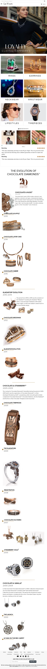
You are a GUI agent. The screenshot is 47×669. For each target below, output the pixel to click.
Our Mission (37, 652)
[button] (1, 30)
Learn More (8, 137)
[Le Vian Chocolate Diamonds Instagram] (28, 656)
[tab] (11, 66)
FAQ (21, 652)
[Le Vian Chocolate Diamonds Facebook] (25, 656)
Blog (24, 652)
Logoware (29, 652)
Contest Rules (9, 654)
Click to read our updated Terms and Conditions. (28, 666)
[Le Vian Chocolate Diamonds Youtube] (18, 656)
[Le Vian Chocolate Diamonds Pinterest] (23, 656)
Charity (42, 652)
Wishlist (4, 652)
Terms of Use (38, 654)
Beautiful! (4, 148)
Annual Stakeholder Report (29, 654)
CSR (21, 654)
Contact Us (16, 652)
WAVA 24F (23, 146)
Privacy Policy (16, 654)
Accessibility (10, 652)
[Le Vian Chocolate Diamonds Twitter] (20, 656)
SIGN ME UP (33, 661)
